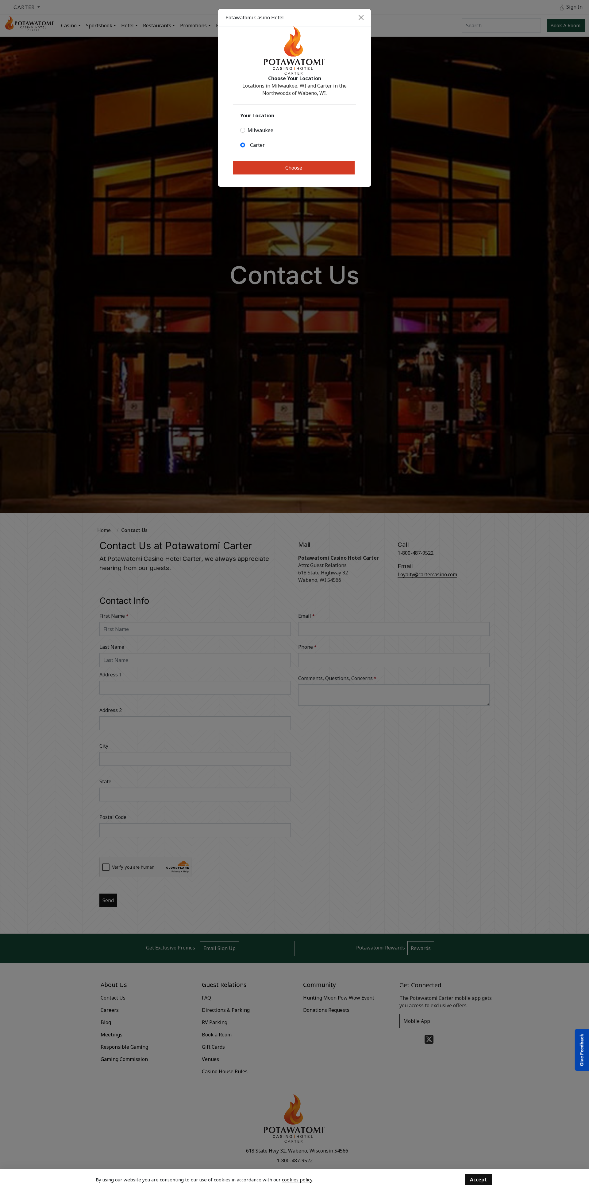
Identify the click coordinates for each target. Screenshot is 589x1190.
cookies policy (297, 1179)
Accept (478, 1179)
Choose (293, 167)
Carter (257, 145)
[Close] (361, 17)
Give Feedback (582, 1050)
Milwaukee (260, 130)
